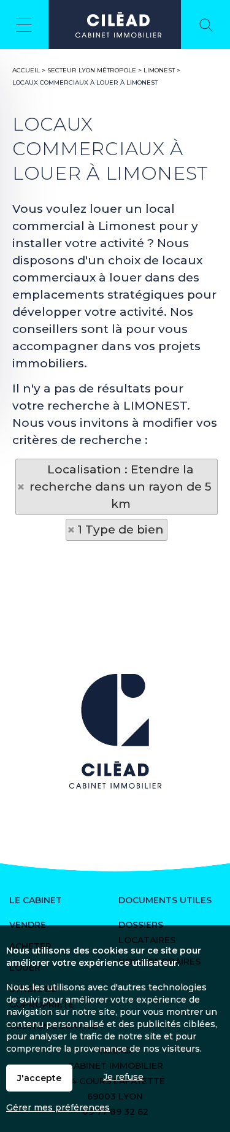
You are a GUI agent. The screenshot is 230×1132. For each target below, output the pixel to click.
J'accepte (39, 1078)
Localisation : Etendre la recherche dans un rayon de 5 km (120, 486)
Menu (24, 24)
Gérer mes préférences (58, 1107)
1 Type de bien (120, 529)
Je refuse (123, 1076)
